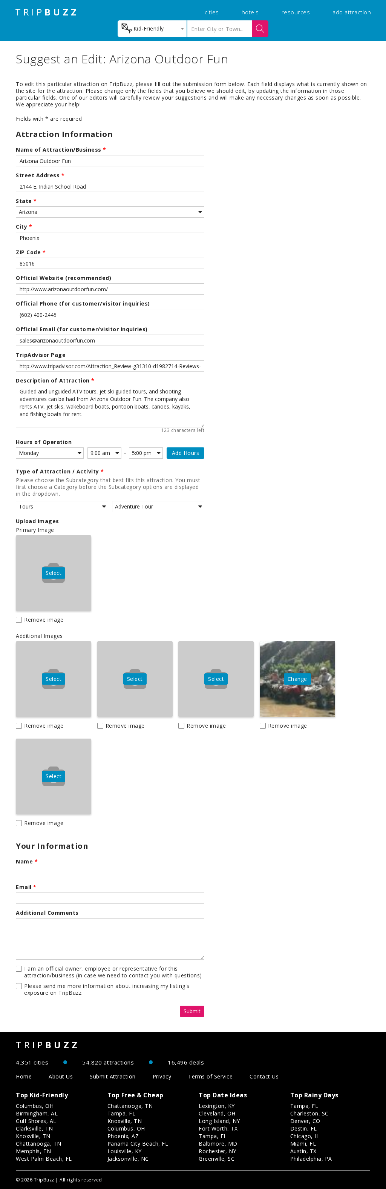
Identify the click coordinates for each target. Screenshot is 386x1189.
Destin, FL (303, 1128)
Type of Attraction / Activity (60, 471)
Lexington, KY (217, 1105)
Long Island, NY (219, 1120)
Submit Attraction (113, 1076)
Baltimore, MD (218, 1143)
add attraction (351, 12)
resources (296, 12)
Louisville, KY (124, 1151)
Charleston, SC (309, 1113)
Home (24, 1076)
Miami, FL (303, 1143)
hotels (250, 12)
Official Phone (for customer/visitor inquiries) (83, 303)
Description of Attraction (55, 380)
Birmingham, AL (37, 1113)
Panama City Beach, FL (137, 1143)
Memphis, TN (33, 1151)
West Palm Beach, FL (44, 1158)
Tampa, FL (121, 1113)
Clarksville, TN (34, 1128)
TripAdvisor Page (41, 355)
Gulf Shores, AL (36, 1120)
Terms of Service (210, 1076)
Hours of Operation (44, 442)
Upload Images (37, 521)
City (24, 226)
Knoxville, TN (33, 1136)
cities (212, 12)
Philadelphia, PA (311, 1158)
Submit (192, 1011)
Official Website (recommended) (63, 278)
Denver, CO (305, 1120)
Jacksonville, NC (128, 1158)
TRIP (47, 12)
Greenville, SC (216, 1158)
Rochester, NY (217, 1151)
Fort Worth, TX (218, 1128)
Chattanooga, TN (38, 1143)
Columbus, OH (35, 1105)
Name (27, 861)
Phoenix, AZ (123, 1136)
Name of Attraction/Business (61, 149)
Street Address (40, 175)
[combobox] (152, 28)
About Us (61, 1076)
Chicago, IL (305, 1136)
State (26, 201)
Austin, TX (303, 1151)
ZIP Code (31, 252)
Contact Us (264, 1076)
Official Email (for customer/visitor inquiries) (82, 329)
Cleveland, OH (217, 1113)
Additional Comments (47, 912)
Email (26, 887)
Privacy (162, 1076)
